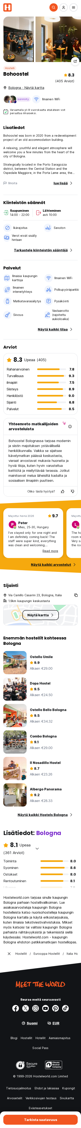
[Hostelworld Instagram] (35, 1008)
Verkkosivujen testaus (41, 1098)
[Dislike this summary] (72, 491)
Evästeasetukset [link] (40, 1108)
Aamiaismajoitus (60, 1038)
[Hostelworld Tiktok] (65, 1008)
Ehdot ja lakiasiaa (47, 1088)
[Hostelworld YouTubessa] (45, 1008)
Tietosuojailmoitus (18, 1088)
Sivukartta (67, 1098)
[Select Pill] (53, 7)
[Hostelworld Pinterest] (55, 1008)
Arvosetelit (14, 1098)
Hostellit (26, 1038)
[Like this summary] (62, 491)
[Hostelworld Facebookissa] (15, 1008)
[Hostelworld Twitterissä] (25, 1008)
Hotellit (40, 1038)
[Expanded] (9, 954)
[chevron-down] (37, 848)
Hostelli (10, 68)
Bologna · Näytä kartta (26, 88)
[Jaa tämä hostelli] (75, 61)
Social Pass (40, 1048)
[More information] (70, 426)
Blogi (14, 1038)
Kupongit (68, 1088)
